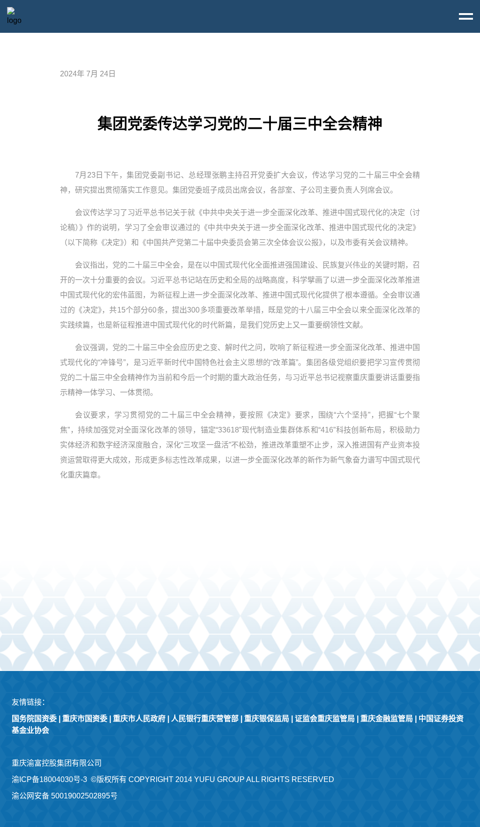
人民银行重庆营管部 (205, 719)
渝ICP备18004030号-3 (49, 779)
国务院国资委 (34, 719)
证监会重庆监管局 (325, 719)
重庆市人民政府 (139, 719)
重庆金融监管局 (386, 719)
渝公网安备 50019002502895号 (65, 796)
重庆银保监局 (266, 719)
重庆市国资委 (84, 719)
